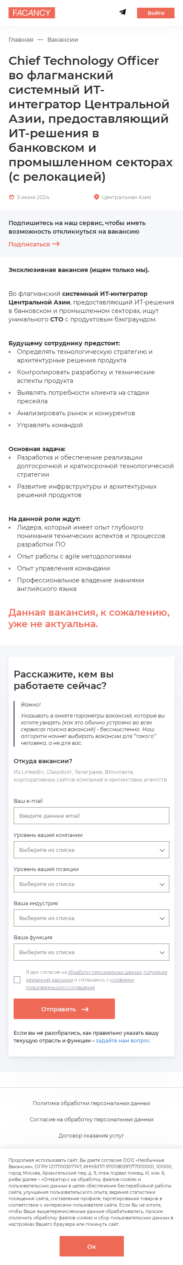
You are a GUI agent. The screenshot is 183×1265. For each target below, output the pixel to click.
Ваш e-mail (28, 801)
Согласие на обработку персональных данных (92, 1119)
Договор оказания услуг (91, 1135)
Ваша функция (33, 937)
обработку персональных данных (104, 972)
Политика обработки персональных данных (91, 1103)
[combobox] (91, 815)
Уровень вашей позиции (46, 869)
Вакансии (62, 39)
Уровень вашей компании (48, 835)
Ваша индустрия (36, 903)
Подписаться (29, 244)
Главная (21, 39)
